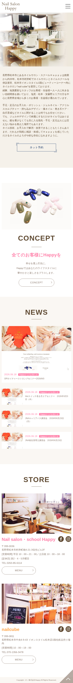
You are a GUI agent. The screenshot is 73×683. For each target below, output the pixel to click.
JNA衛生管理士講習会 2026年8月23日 (43, 440)
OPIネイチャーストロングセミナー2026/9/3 (24, 378)
